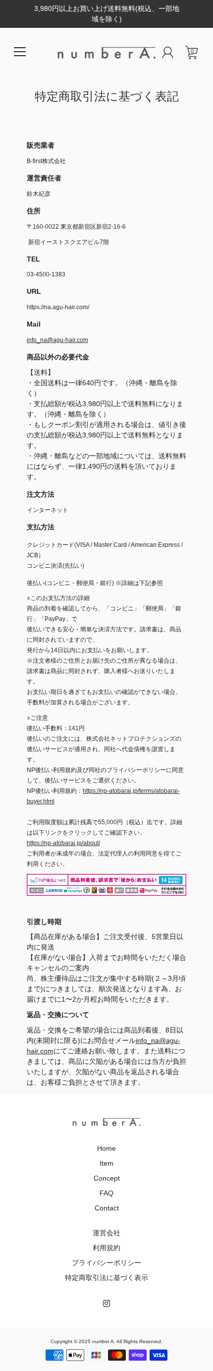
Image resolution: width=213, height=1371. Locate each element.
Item (106, 1163)
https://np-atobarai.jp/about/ (63, 843)
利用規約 (106, 1248)
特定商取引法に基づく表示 (106, 1278)
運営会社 (106, 1233)
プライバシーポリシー (106, 1263)
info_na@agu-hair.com (57, 340)
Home (106, 1148)
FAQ (106, 1193)
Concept (107, 1178)
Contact (107, 1208)
